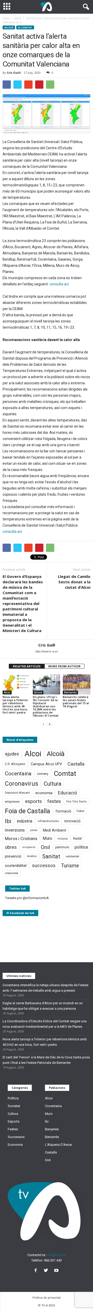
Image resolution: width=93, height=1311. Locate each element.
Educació (67, 792)
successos (44, 865)
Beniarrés (70, 692)
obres (11, 847)
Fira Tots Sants (76, 801)
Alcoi (7, 692)
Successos (16, 1137)
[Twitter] (47, 1271)
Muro (47, 838)
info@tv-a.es (56, 1255)
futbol (80, 811)
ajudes (12, 754)
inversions (15, 830)
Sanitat (51, 856)
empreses (12, 801)
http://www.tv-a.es (46, 651)
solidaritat (72, 856)
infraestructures (48, 821)
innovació (72, 821)
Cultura (52, 784)
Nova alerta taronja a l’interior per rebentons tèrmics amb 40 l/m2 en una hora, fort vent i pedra (15, 704)
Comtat (65, 773)
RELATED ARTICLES (27, 666)
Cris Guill (14, 72)
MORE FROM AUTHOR (64, 666)
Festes (13, 1129)
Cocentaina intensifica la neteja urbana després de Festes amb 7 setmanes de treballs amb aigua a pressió (45, 987)
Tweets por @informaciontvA (27, 898)
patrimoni (62, 847)
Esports (13, 1121)
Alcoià (8, 27)
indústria (24, 821)
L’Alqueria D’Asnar (58, 1145)
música (63, 838)
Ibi (8, 821)
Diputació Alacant (17, 792)
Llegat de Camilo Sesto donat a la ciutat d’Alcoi (74, 582)
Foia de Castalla (27, 811)
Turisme (70, 866)
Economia (15, 1145)
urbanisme (11, 873)
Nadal (77, 838)
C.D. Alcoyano (15, 764)
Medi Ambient (54, 830)
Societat (14, 1106)
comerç (42, 774)
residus (32, 856)
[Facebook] (37, 1271)
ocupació (28, 847)
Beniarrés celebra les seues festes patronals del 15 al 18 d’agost (76, 701)
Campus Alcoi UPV (46, 764)
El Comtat (25, 27)
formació (63, 811)
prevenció (13, 856)
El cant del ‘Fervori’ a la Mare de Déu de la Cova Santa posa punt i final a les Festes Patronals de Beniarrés (46, 1060)
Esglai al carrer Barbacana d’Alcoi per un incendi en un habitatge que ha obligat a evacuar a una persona (43, 1005)
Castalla (75, 764)
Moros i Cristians (21, 838)
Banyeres (52, 1129)
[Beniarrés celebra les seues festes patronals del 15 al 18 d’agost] (76, 684)
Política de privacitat (47, 1297)
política (81, 847)
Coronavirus (21, 783)
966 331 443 (53, 1260)
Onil (45, 847)
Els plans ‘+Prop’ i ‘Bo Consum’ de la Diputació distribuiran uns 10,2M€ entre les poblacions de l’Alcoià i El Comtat (45, 706)
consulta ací (59, 284)
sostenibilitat (16, 865)
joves (33, 830)
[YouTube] (57, 1271)
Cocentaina (18, 773)
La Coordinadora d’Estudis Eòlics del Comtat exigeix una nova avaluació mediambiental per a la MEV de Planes (45, 1023)
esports (33, 801)
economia (43, 793)
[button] (85, 7)
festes (54, 801)
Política (13, 1098)
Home (6, 18)
